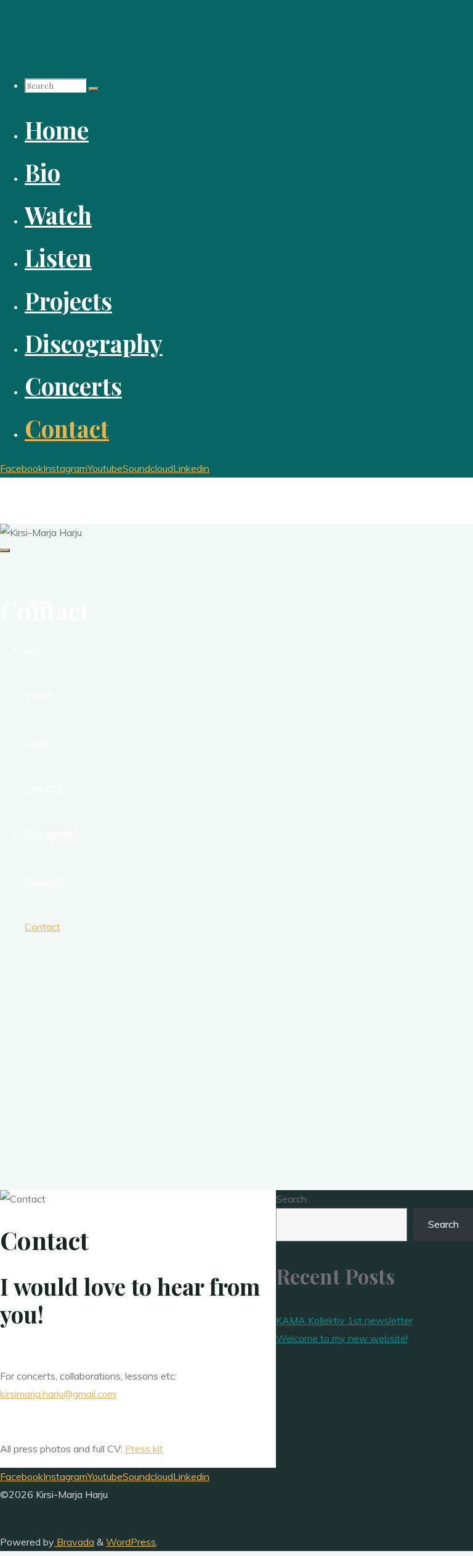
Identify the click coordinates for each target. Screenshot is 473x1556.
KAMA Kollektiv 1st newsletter (344, 1320)
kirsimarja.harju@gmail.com (58, 1394)
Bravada (74, 1542)
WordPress (131, 1542)
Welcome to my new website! (342, 1338)
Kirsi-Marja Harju (55, 488)
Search (291, 1199)
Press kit (144, 1448)
